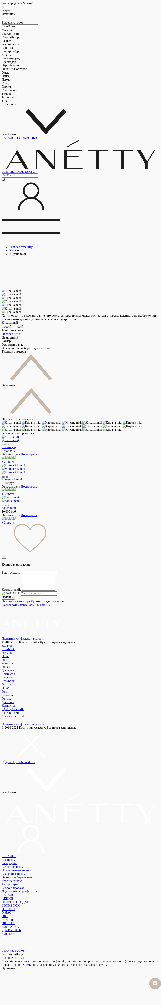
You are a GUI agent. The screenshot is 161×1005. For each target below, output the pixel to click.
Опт (4, 659)
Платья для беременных (18, 877)
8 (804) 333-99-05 (13, 709)
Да (6, 8)
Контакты (8, 673)
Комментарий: (12, 589)
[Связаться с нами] (155, 983)
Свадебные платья (14, 873)
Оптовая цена (11, 334)
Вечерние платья (13, 866)
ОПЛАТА (8, 923)
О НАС (6, 912)
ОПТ (39, 138)
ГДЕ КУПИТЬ (11, 930)
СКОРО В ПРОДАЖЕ (17, 902)
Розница (7, 663)
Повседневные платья (16, 870)
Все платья (9, 859)
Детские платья (12, 880)
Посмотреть (29, 454)
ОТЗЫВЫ (8, 909)
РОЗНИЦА (9, 171)
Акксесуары (10, 884)
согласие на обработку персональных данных (33, 603)
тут (28, 964)
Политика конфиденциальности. (23, 638)
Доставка (8, 670)
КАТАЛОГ (9, 138)
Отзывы (7, 652)
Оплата (6, 666)
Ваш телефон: (11, 572)
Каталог (7, 645)
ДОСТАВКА (10, 926)
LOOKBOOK (26, 138)
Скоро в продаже (13, 888)
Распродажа (9, 863)
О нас (5, 656)
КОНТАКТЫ (26, 171)
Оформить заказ (12, 344)
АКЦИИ (7, 898)
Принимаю (9, 968)
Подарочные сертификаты (19, 891)
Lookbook (8, 649)
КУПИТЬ (8, 597)
